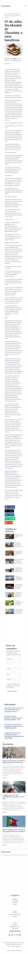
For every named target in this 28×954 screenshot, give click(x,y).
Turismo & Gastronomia (13, 13)
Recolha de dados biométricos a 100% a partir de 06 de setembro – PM (13, 717)
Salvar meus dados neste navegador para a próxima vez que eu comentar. (13, 685)
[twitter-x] (15, 935)
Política (15, 911)
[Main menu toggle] (25, 6)
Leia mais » (5, 777)
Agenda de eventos (14, 926)
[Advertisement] (14, 629)
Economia (15, 912)
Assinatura (14, 924)
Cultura (15, 904)
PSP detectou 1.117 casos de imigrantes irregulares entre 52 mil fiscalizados (14, 726)
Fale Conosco (15, 928)
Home (6, 13)
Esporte (15, 916)
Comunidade (15, 900)
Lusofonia (14, 902)
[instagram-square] (20, 935)
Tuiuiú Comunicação (16, 950)
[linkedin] (17, 935)
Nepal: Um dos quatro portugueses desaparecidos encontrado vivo (14, 761)
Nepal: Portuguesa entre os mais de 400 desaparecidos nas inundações (14, 830)
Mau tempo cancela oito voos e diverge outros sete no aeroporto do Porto (13, 709)
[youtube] (12, 935)
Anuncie (15, 922)
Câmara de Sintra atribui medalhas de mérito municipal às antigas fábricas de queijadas (14, 735)
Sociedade (14, 899)
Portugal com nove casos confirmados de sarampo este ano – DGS (14, 796)
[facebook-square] (9, 935)
